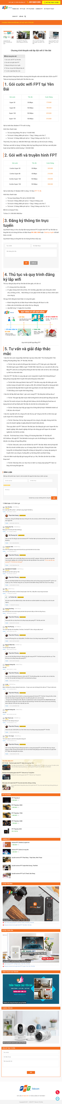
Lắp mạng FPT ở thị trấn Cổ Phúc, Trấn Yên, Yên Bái (55, 42)
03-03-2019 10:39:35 (11, 613)
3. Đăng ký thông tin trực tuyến (12, 65)
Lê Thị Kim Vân (16, 597)
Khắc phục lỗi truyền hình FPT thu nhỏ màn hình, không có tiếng (19, 783)
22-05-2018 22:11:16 (11, 722)
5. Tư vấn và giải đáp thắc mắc (12, 71)
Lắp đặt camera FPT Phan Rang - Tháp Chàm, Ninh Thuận (27, 857)
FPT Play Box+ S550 (17, 805)
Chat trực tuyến (49, 232)
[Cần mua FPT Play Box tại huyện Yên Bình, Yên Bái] (39, 35)
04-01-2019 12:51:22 (11, 649)
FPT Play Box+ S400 (17, 821)
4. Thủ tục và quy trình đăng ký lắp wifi (14, 68)
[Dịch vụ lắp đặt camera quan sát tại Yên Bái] (31, 1027)
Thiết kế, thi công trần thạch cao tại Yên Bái (14, 1002)
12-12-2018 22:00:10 (11, 689)
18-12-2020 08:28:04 (14, 543)
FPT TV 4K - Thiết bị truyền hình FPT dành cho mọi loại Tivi (18, 763)
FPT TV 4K (38, 191)
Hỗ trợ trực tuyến (52, 2)
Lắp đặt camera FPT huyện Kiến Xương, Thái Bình (25, 865)
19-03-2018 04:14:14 (11, 740)
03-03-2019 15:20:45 (14, 623)
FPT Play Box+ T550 (17, 813)
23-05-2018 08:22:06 (14, 732)
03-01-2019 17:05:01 (14, 680)
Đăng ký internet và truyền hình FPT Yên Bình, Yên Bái (17, 925)
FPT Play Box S (16, 798)
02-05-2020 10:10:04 (14, 585)
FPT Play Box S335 (17, 829)
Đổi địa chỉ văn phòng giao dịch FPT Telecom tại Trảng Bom (18, 772)
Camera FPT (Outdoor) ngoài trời (20, 842)
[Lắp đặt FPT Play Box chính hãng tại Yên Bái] (23, 35)
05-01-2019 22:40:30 (14, 641)
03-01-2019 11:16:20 (11, 669)
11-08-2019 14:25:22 (14, 605)
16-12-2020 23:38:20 (11, 531)
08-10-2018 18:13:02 (11, 714)
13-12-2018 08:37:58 (14, 706)
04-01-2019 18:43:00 (14, 660)
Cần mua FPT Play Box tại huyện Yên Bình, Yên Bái (38, 42)
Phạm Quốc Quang (17, 515)
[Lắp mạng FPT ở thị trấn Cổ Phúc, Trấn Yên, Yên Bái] (55, 35)
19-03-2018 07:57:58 (14, 754)
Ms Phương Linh (16, 535)
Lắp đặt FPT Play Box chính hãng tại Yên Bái (22, 41)
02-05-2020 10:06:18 (11, 573)
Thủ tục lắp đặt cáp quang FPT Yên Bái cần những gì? (6, 42)
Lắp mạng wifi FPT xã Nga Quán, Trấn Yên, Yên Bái (17, 963)
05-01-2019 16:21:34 (11, 631)
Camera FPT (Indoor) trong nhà (20, 849)
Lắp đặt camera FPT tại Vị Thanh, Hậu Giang (23, 873)
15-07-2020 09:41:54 (14, 565)
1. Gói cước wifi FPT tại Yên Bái (12, 59)
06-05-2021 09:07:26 (14, 523)
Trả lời (4, 511)
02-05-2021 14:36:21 (11, 511)
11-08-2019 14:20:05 (11, 593)
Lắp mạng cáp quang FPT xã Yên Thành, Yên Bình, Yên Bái (19, 922)
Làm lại (34, 263)
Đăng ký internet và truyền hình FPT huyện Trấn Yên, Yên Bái (19, 966)
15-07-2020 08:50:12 (11, 551)
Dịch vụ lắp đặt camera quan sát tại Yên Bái (14, 1042)
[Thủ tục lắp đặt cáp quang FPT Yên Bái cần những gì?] (7, 35)
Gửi (26, 263)
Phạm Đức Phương (17, 555)
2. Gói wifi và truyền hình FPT (11, 62)
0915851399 (35, 2)
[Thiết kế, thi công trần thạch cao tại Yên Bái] (31, 989)
